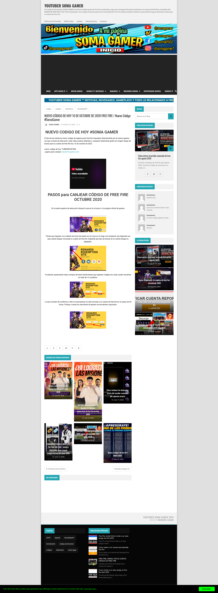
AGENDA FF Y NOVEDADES (95, 91)
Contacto (103, 21)
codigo (48, 109)
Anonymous (151, 195)
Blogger (170, 520)
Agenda (57, 538)
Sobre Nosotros (91, 21)
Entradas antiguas (121, 469)
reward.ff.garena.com (70, 152)
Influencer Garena (131, 91)
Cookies (80, 21)
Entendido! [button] (206, 589)
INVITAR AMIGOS (77, 91)
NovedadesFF (82, 109)
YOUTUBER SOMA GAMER (63, 5)
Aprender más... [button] (90, 589)
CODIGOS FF (169, 91)
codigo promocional (66, 544)
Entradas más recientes (56, 469)
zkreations (162, 520)
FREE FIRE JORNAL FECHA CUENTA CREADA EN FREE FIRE (112, 560)
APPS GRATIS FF (59, 91)
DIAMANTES (114, 91)
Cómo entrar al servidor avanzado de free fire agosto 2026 (154, 157)
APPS (48, 538)
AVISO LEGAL (69, 21)
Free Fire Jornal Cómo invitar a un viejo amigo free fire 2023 (113, 537)
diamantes (69, 109)
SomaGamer (50, 544)
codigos (58, 109)
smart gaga (72, 550)
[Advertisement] (109, 71)
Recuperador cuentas (152, 91)
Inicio (48, 91)
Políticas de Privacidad (52, 21)
